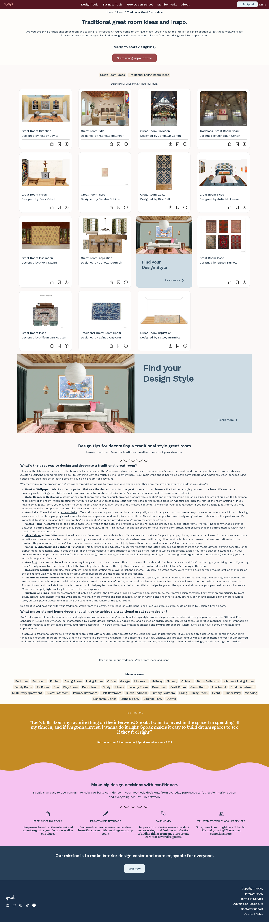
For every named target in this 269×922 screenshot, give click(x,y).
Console (30, 546)
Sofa (28, 496)
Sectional (52, 496)
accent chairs (69, 512)
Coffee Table (33, 523)
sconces (64, 573)
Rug (34, 562)
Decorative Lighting (38, 569)
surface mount (211, 569)
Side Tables (33, 535)
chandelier (237, 569)
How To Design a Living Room (206, 605)
